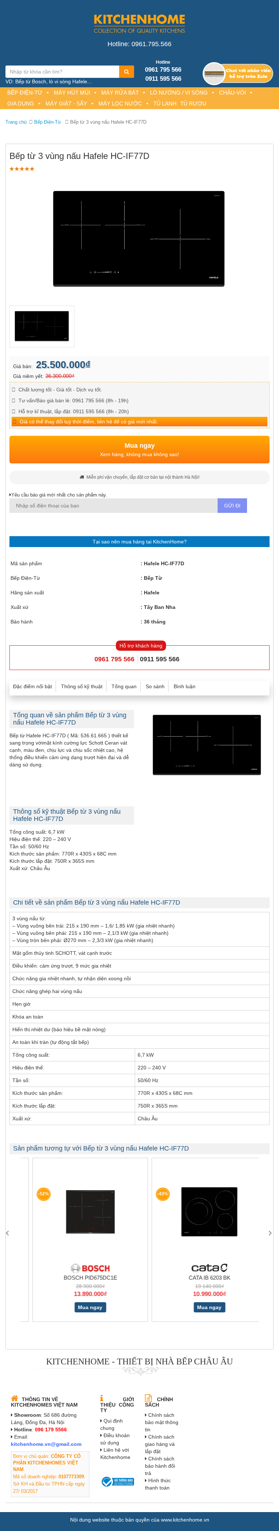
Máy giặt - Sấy (66, 103)
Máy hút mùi (72, 92)
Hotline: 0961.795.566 (139, 44)
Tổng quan (124, 686)
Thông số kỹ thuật (81, 686)
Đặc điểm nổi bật (32, 686)
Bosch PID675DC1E (80, 1278)
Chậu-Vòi (232, 92)
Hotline (163, 62)
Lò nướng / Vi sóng (179, 92)
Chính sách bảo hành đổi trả (160, 1466)
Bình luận (184, 686)
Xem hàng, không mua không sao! (139, 449)
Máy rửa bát (120, 92)
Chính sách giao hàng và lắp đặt (160, 1444)
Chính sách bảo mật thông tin (161, 1422)
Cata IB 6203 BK (199, 1278)
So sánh (155, 686)
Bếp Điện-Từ (25, 92)
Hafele (151, 592)
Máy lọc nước (120, 103)
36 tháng (155, 622)
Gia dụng (20, 103)
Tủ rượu (193, 103)
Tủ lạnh (165, 103)
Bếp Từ (153, 578)
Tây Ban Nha (159, 607)
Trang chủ (16, 122)
